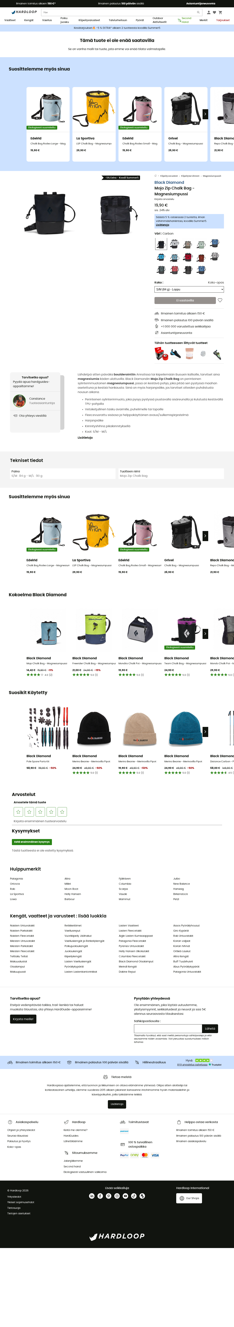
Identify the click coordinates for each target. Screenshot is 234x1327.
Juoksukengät (73, 951)
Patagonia (16, 879)
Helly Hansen (73, 894)
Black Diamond (169, 182)
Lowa (13, 899)
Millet (68, 884)
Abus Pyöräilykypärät (186, 966)
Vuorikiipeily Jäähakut (78, 936)
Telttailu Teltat (19, 956)
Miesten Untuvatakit (22, 941)
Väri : (163, 233)
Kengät (28, 20)
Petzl (176, 899)
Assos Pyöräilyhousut (186, 925)
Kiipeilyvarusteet (89, 20)
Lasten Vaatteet (129, 925)
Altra (67, 879)
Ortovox (15, 884)
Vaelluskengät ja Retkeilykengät (84, 941)
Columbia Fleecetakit (132, 956)
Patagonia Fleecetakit (132, 941)
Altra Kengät (181, 956)
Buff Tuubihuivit (183, 961)
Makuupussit (18, 972)
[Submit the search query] (198, 13)
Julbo (176, 879)
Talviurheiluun (118, 20)
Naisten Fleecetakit (22, 936)
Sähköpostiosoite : (147, 1021)
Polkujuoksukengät (76, 946)
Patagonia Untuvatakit (187, 972)
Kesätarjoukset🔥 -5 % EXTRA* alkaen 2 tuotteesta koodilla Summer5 (117, 28)
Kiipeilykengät (73, 956)
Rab (12, 889)
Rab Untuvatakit (183, 936)
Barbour (70, 899)
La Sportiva (17, 894)
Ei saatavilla (185, 300)
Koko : (158, 282)
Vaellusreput (72, 931)
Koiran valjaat (181, 941)
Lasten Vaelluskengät (78, 961)
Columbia (125, 884)
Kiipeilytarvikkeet (190, 176)
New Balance (181, 884)
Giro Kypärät (181, 931)
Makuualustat (18, 961)
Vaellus (47, 20)
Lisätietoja (162, 225)
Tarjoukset (223, 20)
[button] (49, 208)
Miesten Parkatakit (21, 946)
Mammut (124, 899)
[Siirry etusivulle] (157, 176)
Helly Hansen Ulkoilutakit (134, 951)
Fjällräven (125, 879)
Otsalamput (17, 966)
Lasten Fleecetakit (130, 931)
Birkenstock (180, 894)
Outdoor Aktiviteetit (160, 20)
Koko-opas (216, 282)
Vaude (123, 894)
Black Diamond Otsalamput (136, 961)
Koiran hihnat (181, 946)
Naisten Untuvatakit (22, 925)
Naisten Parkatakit (21, 931)
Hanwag (178, 889)
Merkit (203, 20)
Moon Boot (71, 889)
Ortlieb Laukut (181, 951)
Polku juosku (65, 20)
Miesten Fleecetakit (22, 951)
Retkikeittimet (73, 925)
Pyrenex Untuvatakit (131, 946)
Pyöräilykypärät (74, 966)
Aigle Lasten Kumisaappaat (136, 936)
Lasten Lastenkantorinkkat (81, 972)
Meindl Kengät (128, 966)
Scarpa (123, 889)
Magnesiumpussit (212, 176)
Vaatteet (10, 20)
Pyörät (140, 20)
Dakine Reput (127, 972)
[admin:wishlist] (220, 300)
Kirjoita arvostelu (164, 199)
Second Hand (186, 20)
